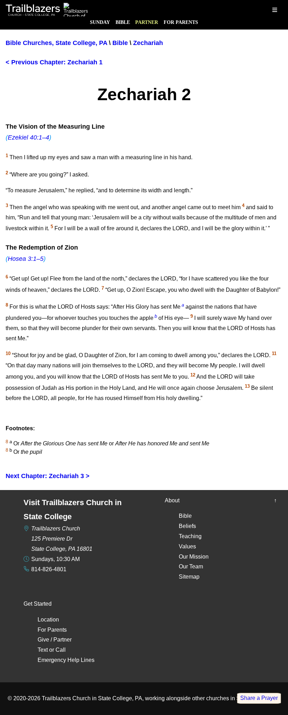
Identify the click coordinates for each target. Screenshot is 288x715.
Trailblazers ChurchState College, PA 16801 (61, 539)
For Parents (181, 22)
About (172, 500)
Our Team (191, 566)
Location (48, 620)
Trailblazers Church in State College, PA (92, 698)
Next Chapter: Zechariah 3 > (48, 475)
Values (187, 546)
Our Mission (194, 557)
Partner (146, 22)
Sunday (100, 22)
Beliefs (187, 526)
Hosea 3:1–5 (26, 258)
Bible (123, 22)
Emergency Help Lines (66, 660)
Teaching (190, 536)
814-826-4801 (48, 569)
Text (43, 650)
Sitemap (189, 577)
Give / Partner (55, 640)
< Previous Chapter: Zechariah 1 (54, 62)
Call (60, 650)
